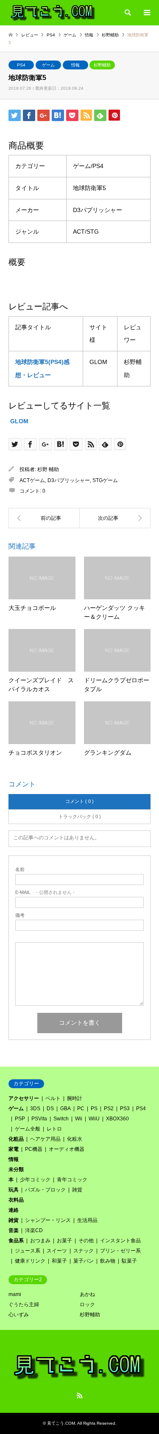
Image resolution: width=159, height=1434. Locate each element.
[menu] (146, 12)
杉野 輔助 (48, 469)
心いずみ (18, 1315)
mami (14, 1294)
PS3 (125, 1108)
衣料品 (16, 1200)
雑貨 (77, 1190)
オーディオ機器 (66, 1149)
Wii (78, 1119)
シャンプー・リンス (48, 1220)
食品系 (16, 1241)
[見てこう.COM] (53, 13)
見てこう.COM (61, 1423)
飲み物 (107, 1261)
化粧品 (16, 1139)
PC (80, 1108)
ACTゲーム (32, 480)
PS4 (21, 65)
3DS (35, 1108)
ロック (87, 1304)
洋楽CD (34, 1230)
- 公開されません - (45, 892)
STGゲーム (105, 480)
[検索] (127, 12)
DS (50, 1108)
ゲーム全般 (27, 1129)
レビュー (29, 35)
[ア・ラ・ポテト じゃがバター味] (115, 518)
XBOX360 (117, 1119)
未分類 (16, 1169)
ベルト (53, 1098)
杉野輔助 (102, 65)
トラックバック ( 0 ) (80, 816)
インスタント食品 (120, 1241)
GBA (65, 1108)
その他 (86, 1241)
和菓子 (59, 1261)
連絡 (13, 1210)
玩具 (13, 1190)
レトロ (54, 1129)
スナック (83, 1251)
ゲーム (48, 65)
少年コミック (35, 1180)
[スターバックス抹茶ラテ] (44, 518)
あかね (87, 1294)
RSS (80, 1395)
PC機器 (33, 1149)
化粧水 (74, 1139)
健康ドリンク (30, 1261)
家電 (13, 1149)
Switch (61, 1119)
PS (94, 1108)
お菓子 (64, 1241)
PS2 (109, 1108)
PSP (20, 1119)
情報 (75, 65)
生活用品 (87, 1220)
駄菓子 (129, 1261)
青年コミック (72, 1180)
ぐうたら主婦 (23, 1304)
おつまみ (40, 1241)
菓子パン (83, 1261)
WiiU (94, 1119)
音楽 (13, 1230)
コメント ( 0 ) (79, 801)
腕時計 (74, 1098)
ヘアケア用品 (45, 1139)
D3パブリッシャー (68, 480)
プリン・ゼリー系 (120, 1251)
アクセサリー (23, 1098)
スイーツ (57, 1251)
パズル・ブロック (45, 1190)
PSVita (39, 1119)
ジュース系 (27, 1251)
